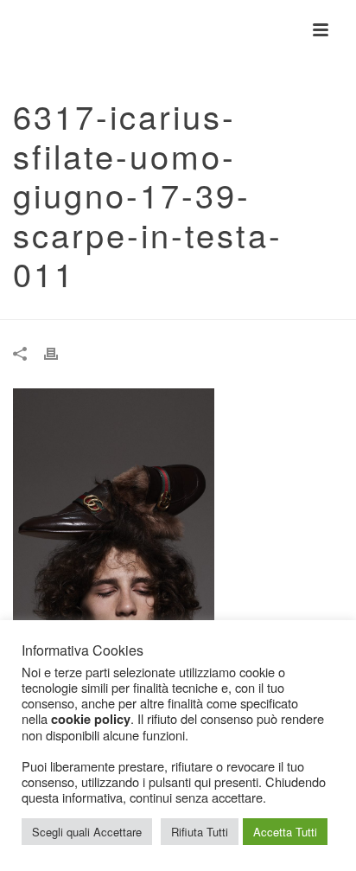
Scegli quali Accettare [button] (87, 831)
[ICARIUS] (8, 30)
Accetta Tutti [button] (285, 831)
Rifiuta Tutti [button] (199, 831)
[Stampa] (59, 352)
